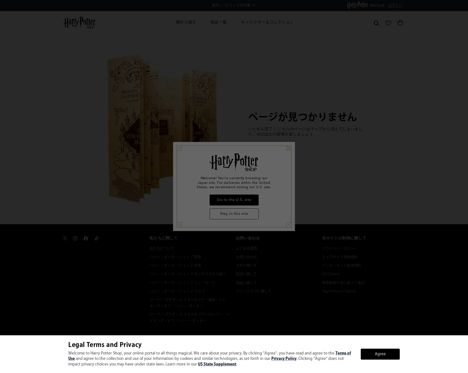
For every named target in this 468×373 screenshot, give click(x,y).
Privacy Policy (284, 359)
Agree (380, 354)
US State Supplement (217, 364)
